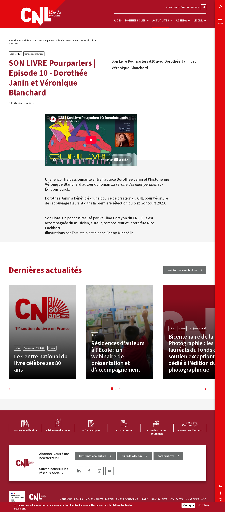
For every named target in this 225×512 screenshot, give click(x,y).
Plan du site (159, 499)
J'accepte (188, 505)
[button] (112, 388)
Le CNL (198, 20)
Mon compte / (182, 7)
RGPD (144, 499)
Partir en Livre (166, 455)
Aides (118, 20)
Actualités (160, 20)
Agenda (181, 20)
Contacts (176, 499)
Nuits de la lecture (132, 455)
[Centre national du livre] (41, 16)
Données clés (135, 20)
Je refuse (204, 505)
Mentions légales (71, 499)
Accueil (12, 40)
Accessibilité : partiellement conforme (112, 499)
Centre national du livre (92, 455)
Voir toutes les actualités (182, 270)
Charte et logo (196, 499)
